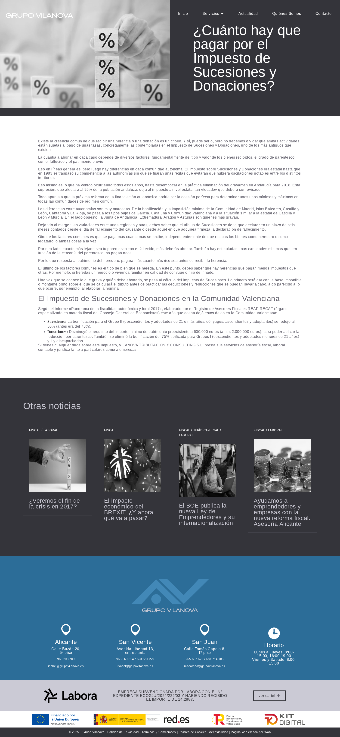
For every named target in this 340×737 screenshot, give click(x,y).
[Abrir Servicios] (222, 14)
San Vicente (135, 642)
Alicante (66, 642)
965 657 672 (194, 659)
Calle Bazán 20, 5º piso (65, 651)
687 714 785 (214, 659)
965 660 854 (125, 659)
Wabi (267, 732)
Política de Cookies (192, 732)
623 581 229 (145, 659)
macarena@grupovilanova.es (204, 666)
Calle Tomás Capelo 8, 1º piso (205, 651)
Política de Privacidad (123, 732)
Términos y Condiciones (159, 732)
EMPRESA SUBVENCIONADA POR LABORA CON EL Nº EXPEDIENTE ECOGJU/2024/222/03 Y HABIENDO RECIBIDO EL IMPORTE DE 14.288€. (170, 695)
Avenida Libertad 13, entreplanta (135, 651)
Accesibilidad (218, 732)
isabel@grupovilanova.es (66, 666)
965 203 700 (65, 659)
